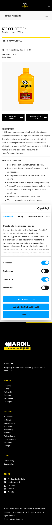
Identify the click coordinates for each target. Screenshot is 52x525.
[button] (46, 15)
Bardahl (8, 16)
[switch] (45, 271)
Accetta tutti (26, 299)
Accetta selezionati (26, 307)
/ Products (16, 16)
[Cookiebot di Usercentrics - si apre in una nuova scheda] (37, 209)
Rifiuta (26, 314)
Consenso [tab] (8, 216)
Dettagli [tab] (20, 216)
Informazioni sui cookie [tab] (39, 216)
